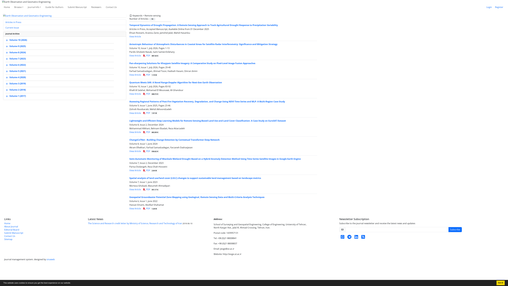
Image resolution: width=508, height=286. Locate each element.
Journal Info (33, 7)
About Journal (11, 226)
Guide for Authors (54, 7)
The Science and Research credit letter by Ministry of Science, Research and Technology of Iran (135, 223)
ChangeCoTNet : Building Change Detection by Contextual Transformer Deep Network (174, 139)
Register (499, 7)
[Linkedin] (356, 237)
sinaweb (51, 259)
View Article (135, 36)
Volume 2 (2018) (17, 89)
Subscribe (455, 229)
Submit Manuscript (77, 7)
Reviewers (96, 7)
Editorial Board (11, 229)
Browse (18, 7)
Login (489, 7)
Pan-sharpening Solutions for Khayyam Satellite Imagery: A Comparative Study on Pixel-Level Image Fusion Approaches (192, 63)
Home (7, 7)
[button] (71, 283)
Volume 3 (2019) (17, 83)
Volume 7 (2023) (17, 58)
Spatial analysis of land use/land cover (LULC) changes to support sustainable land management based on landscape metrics (195, 178)
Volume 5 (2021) (17, 71)
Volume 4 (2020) (17, 77)
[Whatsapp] (342, 237)
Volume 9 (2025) (17, 46)
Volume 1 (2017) (17, 96)
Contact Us (111, 7)
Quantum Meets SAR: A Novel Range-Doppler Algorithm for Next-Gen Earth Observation (175, 82)
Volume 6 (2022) (17, 65)
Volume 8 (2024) (17, 52)
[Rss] (363, 237)
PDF (152, 55)
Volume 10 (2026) (18, 40)
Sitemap (8, 239)
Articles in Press (13, 22)
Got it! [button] (500, 283)
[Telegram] (349, 237)
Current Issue (12, 27)
